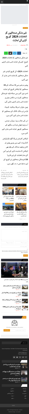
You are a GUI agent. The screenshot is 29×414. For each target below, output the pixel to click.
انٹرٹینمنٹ (24, 393)
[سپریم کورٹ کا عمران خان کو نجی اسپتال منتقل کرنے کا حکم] (25, 287)
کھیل (25, 396)
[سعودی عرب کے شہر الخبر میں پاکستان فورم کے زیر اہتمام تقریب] (24, 366)
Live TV (11, 391)
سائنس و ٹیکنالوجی (10, 393)
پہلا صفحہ (24, 388)
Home (13, 405)
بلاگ (25, 398)
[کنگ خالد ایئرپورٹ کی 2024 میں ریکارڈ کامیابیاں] (8, 191)
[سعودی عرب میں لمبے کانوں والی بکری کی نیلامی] (20, 191)
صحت (12, 396)
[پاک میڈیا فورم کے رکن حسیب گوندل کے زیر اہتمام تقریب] (20, 207)
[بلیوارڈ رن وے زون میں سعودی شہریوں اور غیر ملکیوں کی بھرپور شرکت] (8, 207)
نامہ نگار (11, 188)
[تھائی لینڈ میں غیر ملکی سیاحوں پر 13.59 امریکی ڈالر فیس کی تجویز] (25, 308)
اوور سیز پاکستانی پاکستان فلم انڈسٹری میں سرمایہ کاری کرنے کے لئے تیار (22, 174)
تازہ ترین (12, 388)
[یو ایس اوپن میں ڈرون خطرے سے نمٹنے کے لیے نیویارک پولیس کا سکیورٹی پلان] (24, 380)
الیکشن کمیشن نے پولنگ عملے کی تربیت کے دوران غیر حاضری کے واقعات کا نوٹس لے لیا (7, 175)
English (24, 391)
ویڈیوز (12, 398)
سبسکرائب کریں (6, 330)
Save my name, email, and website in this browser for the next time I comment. (15, 252)
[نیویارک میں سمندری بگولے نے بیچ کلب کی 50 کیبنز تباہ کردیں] (24, 373)
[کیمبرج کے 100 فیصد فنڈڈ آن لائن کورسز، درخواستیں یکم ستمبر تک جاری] (14, 270)
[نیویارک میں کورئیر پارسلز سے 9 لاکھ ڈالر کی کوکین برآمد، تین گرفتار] (25, 294)
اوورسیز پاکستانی (22, 188)
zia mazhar (18, 411)
